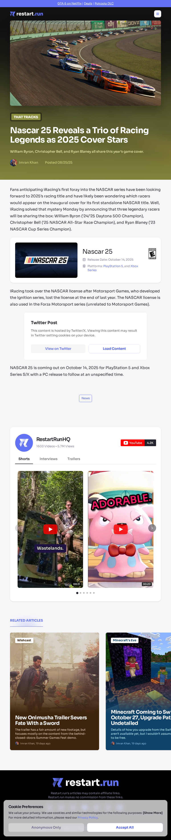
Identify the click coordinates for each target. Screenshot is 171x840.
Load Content (114, 348)
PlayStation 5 (113, 266)
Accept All (125, 827)
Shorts (24, 459)
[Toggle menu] (157, 14)
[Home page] (26, 14)
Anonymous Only (46, 827)
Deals (88, 3)
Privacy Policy (88, 817)
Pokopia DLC (104, 3)
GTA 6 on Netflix (69, 3)
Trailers (73, 459)
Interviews (48, 459)
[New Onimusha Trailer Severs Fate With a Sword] (54, 655)
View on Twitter (58, 348)
